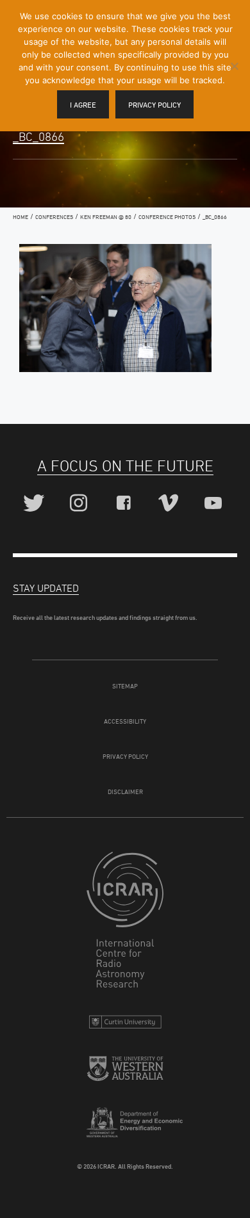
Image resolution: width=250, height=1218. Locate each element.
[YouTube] (215, 504)
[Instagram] (80, 504)
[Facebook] (125, 504)
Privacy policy (154, 105)
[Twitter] (35, 504)
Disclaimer (125, 791)
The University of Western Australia (125, 1073)
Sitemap (125, 686)
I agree (83, 105)
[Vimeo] (170, 504)
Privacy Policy (125, 756)
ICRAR (125, 923)
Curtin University (125, 1025)
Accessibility (125, 721)
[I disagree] (234, 66)
